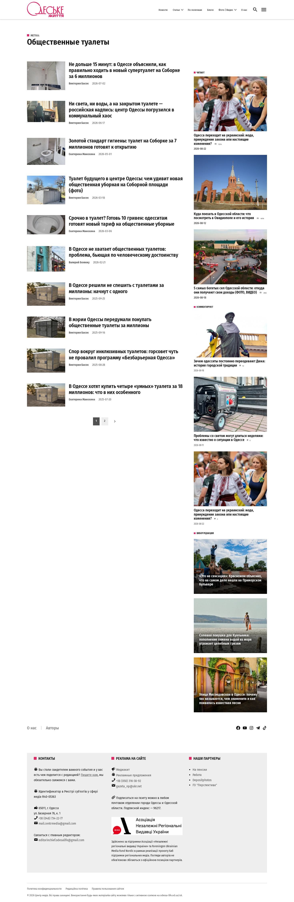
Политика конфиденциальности (44, 888)
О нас (244, 9)
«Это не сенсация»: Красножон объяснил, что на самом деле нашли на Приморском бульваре (230, 580)
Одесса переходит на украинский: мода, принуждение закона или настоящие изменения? (224, 139)
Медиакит (123, 770)
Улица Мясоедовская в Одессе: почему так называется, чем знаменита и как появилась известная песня (228, 699)
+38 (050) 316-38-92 (128, 781)
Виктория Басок (79, 83)
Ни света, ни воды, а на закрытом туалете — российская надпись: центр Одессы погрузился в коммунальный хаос (121, 110)
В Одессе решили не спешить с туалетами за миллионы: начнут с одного (116, 288)
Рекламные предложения (133, 775)
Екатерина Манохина (82, 154)
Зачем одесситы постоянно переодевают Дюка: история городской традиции (229, 363)
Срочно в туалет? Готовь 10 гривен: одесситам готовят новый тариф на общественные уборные (121, 221)
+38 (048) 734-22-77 (51, 818)
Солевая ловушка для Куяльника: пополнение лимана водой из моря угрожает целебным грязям (225, 639)
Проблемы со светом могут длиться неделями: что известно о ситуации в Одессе (228, 438)
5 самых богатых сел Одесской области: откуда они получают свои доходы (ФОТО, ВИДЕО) (229, 290)
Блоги (210, 9)
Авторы (52, 728)
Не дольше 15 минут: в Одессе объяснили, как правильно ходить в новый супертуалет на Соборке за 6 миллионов (124, 70)
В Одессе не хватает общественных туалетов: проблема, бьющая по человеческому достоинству (123, 252)
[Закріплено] (264, 9)
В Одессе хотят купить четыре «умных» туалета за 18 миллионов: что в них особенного (126, 389)
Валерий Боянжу (79, 262)
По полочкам (195, 9)
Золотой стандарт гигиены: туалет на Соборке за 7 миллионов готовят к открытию (123, 144)
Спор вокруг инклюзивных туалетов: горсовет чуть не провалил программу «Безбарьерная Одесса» (123, 354)
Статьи (176, 9)
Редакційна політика (77, 888)
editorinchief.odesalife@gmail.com (61, 840)
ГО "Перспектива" (205, 785)
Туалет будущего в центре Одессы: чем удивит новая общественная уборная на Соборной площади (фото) (126, 184)
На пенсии (200, 770)
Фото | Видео (226, 9)
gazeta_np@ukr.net (129, 786)
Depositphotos (202, 780)
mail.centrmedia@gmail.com (57, 823)
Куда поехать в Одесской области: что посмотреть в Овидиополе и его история (224, 216)
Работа (197, 775)
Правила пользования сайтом (108, 888)
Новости (163, 9)
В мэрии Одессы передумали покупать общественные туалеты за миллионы (110, 322)
